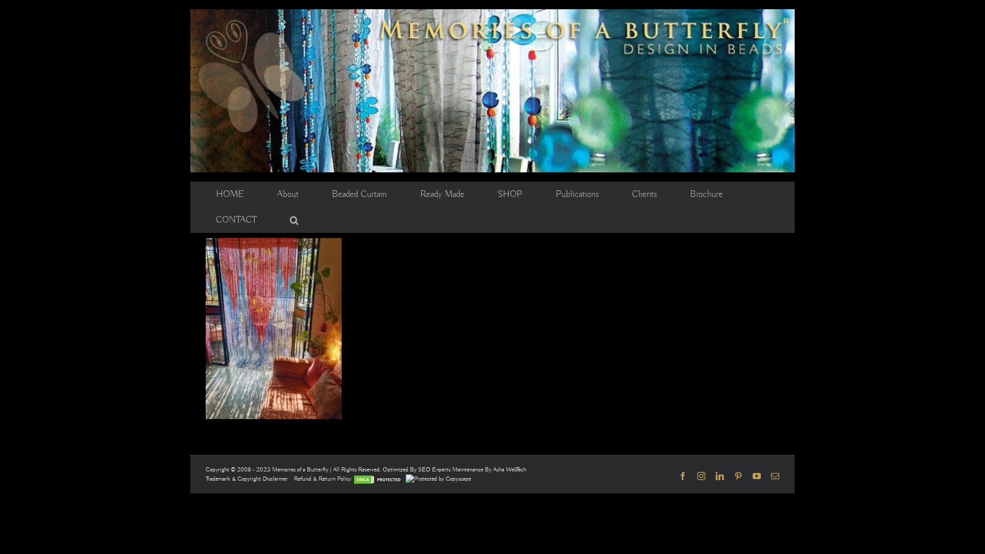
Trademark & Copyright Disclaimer (247, 479)
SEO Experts (435, 469)
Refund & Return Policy (323, 479)
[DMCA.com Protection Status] (378, 479)
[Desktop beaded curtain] (492, 13)
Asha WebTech (509, 469)
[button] (294, 220)
